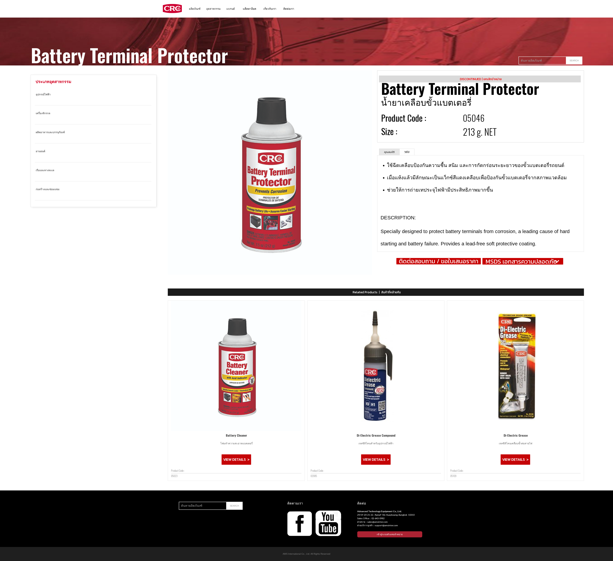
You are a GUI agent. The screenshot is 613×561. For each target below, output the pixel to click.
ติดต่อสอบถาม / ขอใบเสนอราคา (438, 261)
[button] (195, 8)
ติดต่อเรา (288, 9)
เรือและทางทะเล (45, 170)
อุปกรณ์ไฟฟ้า (43, 94)
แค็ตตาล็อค (249, 9)
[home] (172, 8)
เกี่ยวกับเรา (269, 9)
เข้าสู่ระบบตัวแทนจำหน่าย (390, 534)
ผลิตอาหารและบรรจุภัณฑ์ (50, 132)
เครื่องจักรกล (43, 113)
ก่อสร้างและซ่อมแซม (48, 189)
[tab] (389, 152)
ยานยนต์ (40, 151)
